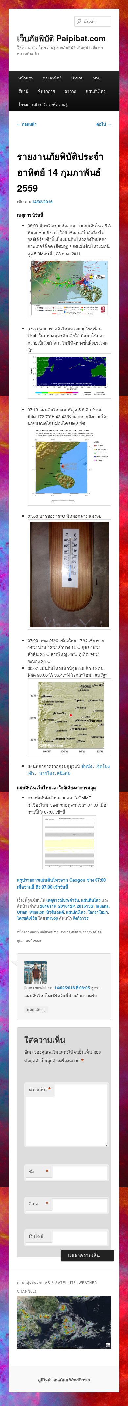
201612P (66, 906)
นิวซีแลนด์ (55, 912)
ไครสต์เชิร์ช (27, 918)
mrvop (52, 918)
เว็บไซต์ (36, 1236)
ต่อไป (103, 124)
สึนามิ (23, 91)
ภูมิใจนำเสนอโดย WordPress (64, 1380)
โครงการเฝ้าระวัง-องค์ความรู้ (43, 104)
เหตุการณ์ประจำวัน (62, 900)
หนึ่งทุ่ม (64, 773)
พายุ (96, 77)
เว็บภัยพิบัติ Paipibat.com (61, 38)
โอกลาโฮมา (98, 912)
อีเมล (39, 1204)
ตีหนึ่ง (86, 766)
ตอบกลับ (36, 1009)
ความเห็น (40, 1089)
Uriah (22, 912)
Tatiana (102, 906)
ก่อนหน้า (27, 124)
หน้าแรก (25, 77)
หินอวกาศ (46, 91)
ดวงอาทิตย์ (52, 77)
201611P (48, 906)
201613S (85, 906)
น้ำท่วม (77, 77)
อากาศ (70, 91)
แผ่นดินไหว (96, 91)
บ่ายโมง (46, 773)
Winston (36, 912)
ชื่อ (39, 1171)
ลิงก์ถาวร (80, 918)
